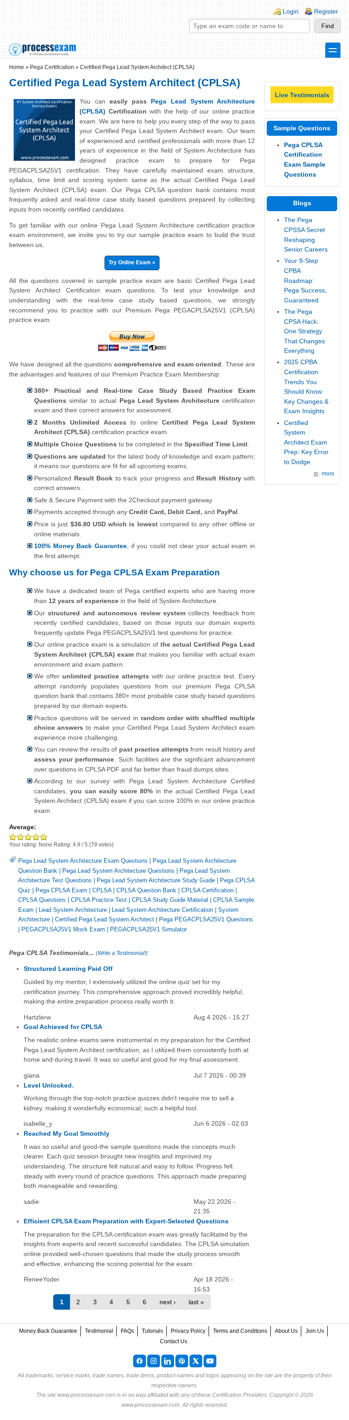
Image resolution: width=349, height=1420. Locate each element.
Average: (22, 827)
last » (196, 1302)
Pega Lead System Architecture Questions (118, 870)
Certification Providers (239, 1395)
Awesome (43, 836)
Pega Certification (52, 67)
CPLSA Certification (207, 890)
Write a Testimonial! (122, 953)
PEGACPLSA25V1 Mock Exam (63, 929)
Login (291, 11)
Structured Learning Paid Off (68, 968)
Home (16, 67)
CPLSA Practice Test (99, 899)
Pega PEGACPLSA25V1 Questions (206, 919)
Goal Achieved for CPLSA (63, 1026)
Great (36, 836)
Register (326, 11)
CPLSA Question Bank (146, 890)
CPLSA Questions (42, 899)
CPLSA (101, 890)
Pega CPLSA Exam (61, 890)
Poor (13, 836)
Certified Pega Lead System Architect (104, 919)
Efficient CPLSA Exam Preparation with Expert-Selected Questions (126, 1221)
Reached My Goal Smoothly (67, 1133)
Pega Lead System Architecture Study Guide (156, 880)
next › (168, 1302)
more (328, 473)
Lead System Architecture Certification (162, 909)
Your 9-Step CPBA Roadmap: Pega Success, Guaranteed (305, 280)
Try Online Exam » (132, 262)
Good (28, 836)
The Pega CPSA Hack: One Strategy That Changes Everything (304, 331)
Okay (21, 836)
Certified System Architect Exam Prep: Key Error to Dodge (306, 442)
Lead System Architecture (73, 909)
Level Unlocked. (49, 1085)
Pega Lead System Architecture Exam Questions (83, 860)
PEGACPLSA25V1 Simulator (148, 929)
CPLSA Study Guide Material (170, 899)
